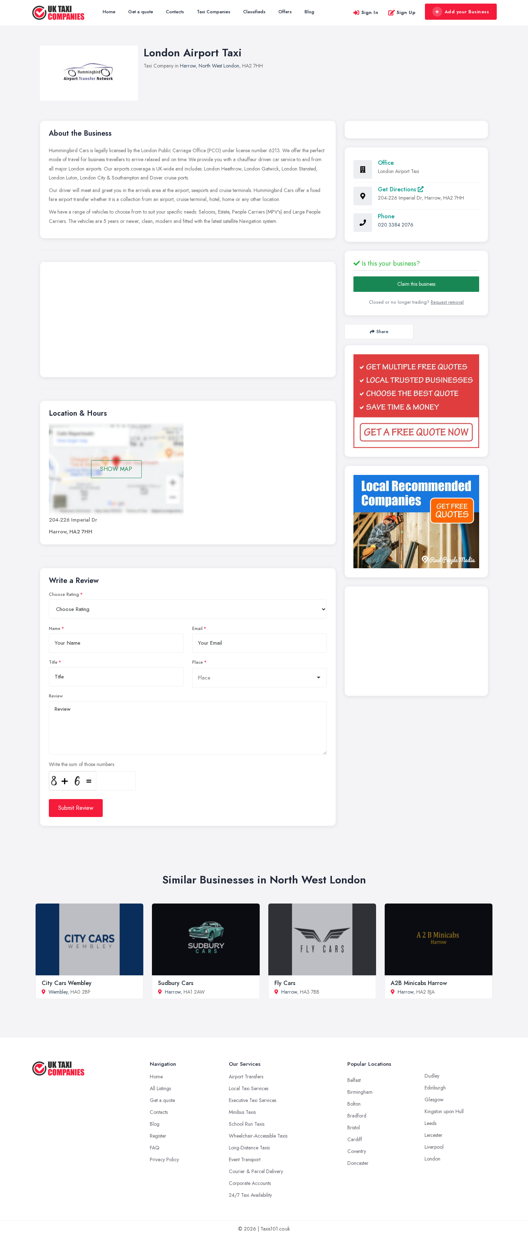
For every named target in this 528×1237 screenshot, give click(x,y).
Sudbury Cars (175, 983)
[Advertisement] (188, 321)
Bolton (354, 1103)
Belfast (354, 1080)
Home (109, 11)
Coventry (356, 1151)
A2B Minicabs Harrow (419, 983)
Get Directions (398, 189)
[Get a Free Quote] (416, 401)
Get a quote (140, 11)
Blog (309, 11)
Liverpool (434, 1146)
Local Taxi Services (248, 1088)
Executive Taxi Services (252, 1100)
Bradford (356, 1115)
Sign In (370, 12)
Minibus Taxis (242, 1112)
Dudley (432, 1075)
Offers (285, 11)
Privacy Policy (164, 1159)
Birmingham (359, 1092)
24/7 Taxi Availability (250, 1195)
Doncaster (358, 1163)
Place (197, 662)
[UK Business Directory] (416, 521)
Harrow (188, 65)
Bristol (353, 1127)
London (432, 1158)
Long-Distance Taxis (249, 1147)
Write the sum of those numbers (81, 764)
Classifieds (254, 11)
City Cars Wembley (67, 983)
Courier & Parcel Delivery (256, 1171)
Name (54, 628)
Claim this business (416, 284)
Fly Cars (284, 983)
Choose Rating (64, 594)
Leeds (430, 1123)
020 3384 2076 (395, 224)
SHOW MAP (116, 469)
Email (197, 628)
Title (53, 662)
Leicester (434, 1135)
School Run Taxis (246, 1124)
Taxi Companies (213, 11)
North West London (219, 65)
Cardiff (354, 1139)
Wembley (58, 991)
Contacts (175, 11)
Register (158, 1135)
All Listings (160, 1088)
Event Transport (244, 1159)
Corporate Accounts (250, 1183)
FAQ (154, 1147)
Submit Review (75, 808)
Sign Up (406, 12)
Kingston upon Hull (444, 1111)
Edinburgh (435, 1087)
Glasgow (434, 1099)
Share (382, 331)
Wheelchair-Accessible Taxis (258, 1135)
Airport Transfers (246, 1076)
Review (56, 696)
